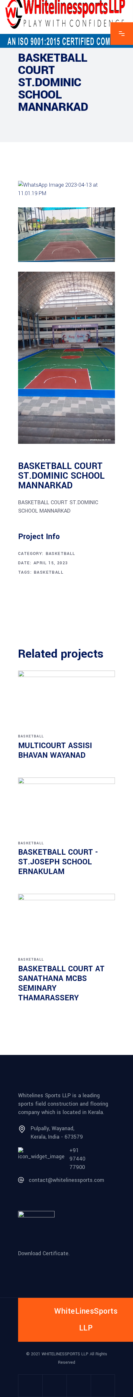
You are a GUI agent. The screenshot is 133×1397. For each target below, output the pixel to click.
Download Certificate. (44, 1253)
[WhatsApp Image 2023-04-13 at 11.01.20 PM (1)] (66, 234)
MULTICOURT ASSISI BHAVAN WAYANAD (55, 750)
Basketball (61, 553)
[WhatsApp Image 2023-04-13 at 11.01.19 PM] (66, 189)
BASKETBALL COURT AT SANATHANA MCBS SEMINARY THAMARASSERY (61, 983)
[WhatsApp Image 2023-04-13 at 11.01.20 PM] (66, 358)
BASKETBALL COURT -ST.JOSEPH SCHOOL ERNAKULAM (58, 862)
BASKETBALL (49, 572)
